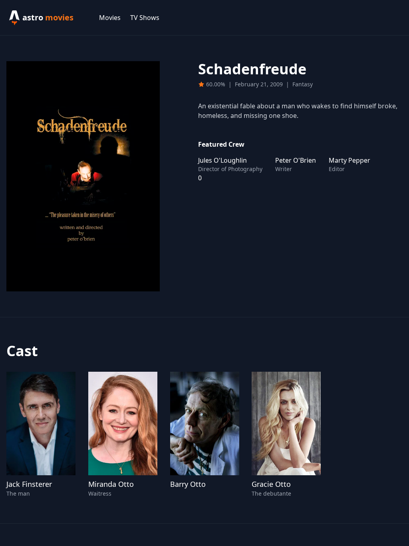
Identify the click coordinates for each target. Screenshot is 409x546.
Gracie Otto (271, 484)
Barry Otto (188, 484)
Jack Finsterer (29, 484)
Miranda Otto (111, 484)
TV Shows (144, 17)
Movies (110, 17)
